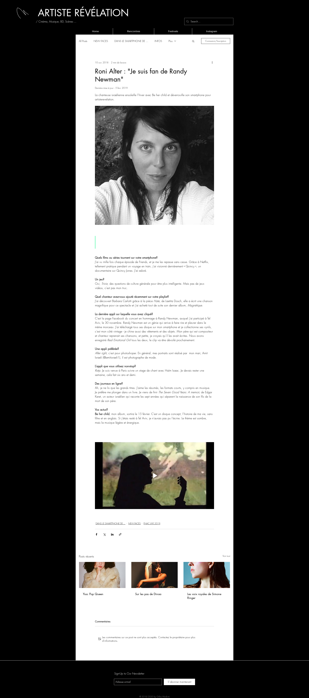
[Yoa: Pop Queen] (102, 575)
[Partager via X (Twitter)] (104, 534)
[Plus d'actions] (212, 62)
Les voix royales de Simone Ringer (204, 596)
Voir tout (226, 555)
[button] (193, 41)
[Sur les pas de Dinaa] (154, 575)
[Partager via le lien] (120, 534)
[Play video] (154, 475)
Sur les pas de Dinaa (148, 594)
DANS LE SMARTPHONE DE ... (131, 41)
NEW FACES (101, 41)
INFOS (158, 41)
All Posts (83, 41)
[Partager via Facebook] (96, 534)
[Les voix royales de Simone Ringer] (206, 575)
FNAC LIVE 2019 (152, 523)
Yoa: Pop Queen (93, 594)
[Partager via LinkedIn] (112, 534)
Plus (171, 41)
